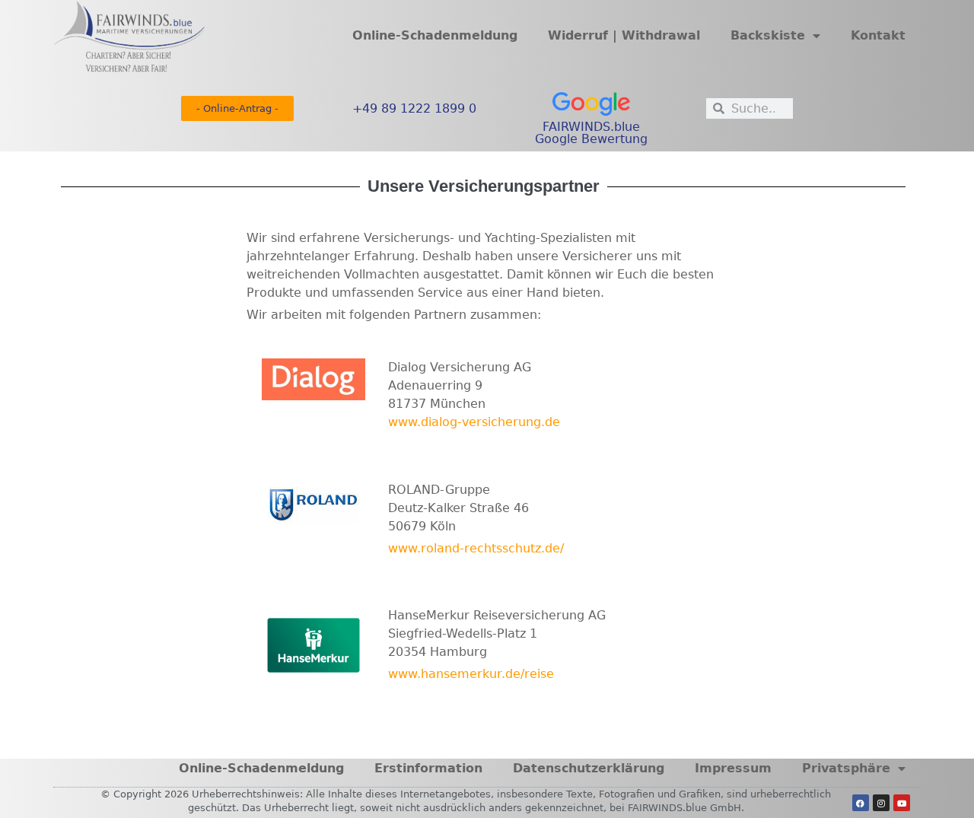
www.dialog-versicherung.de (474, 422)
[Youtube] (901, 802)
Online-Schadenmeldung (434, 35)
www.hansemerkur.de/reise (471, 674)
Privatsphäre (846, 768)
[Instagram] (881, 802)
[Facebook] (860, 802)
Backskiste (767, 35)
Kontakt (878, 35)
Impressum (733, 768)
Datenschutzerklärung (588, 768)
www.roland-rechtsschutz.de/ (476, 548)
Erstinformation (428, 768)
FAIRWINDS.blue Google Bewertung (591, 132)
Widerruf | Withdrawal (624, 35)
